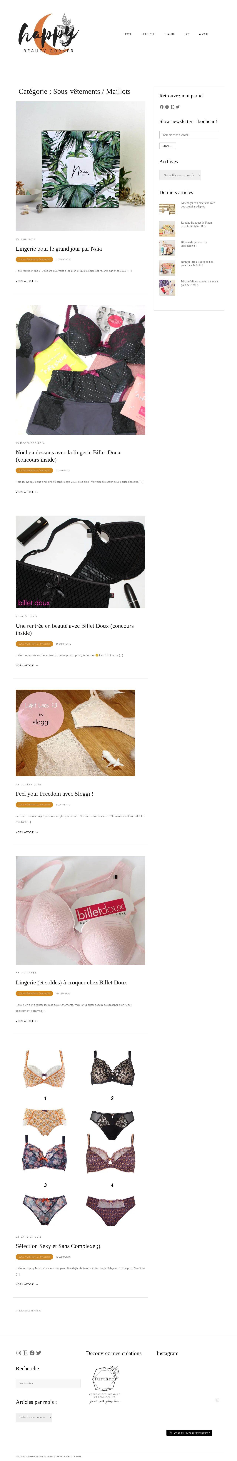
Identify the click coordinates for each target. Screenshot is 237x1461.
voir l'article (27, 280)
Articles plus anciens (28, 1310)
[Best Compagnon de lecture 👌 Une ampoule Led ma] (204, 1412)
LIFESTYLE (148, 34)
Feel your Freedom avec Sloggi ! (55, 793)
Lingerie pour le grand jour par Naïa (59, 248)
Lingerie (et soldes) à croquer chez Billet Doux (71, 982)
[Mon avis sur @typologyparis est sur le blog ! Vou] (173, 1412)
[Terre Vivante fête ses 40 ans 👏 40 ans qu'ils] (204, 1380)
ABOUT (203, 34)
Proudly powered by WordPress (35, 1456)
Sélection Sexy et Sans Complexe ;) (58, 1246)
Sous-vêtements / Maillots (34, 259)
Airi (66, 1456)
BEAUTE (170, 34)
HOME (128, 34)
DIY (187, 34)
